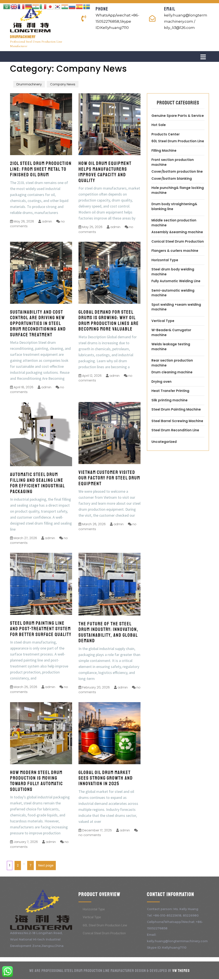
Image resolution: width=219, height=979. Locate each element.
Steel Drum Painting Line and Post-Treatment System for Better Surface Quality (40, 629)
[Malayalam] (65, 6)
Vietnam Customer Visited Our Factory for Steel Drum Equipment (109, 478)
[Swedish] (86, 6)
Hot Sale (158, 125)
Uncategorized (164, 441)
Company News (62, 84)
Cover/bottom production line (177, 171)
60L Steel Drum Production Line (177, 141)
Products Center (165, 134)
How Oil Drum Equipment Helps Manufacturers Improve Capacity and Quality (105, 171)
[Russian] (72, 6)
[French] (21, 6)
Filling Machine (163, 150)
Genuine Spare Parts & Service (177, 115)
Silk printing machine (169, 400)
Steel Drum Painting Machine (176, 409)
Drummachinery (23, 36)
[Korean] (57, 6)
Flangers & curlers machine (174, 250)
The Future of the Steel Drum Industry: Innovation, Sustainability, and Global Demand (108, 632)
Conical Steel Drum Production (177, 241)
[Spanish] (79, 6)
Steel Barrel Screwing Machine (177, 421)
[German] (28, 6)
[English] (14, 6)
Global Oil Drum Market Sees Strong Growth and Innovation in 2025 (105, 778)
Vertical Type (162, 321)
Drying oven (161, 381)
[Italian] (43, 6)
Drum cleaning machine (171, 372)
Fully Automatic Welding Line (175, 281)
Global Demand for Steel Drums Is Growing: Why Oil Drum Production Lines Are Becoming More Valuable (108, 320)
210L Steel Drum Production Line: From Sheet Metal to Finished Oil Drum (41, 169)
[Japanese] (50, 6)
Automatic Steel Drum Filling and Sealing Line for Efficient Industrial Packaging (37, 482)
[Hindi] (36, 6)
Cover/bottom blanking (171, 178)
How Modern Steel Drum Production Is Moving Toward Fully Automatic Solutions (36, 780)
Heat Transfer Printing (170, 391)
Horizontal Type (164, 260)
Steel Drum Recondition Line (175, 430)
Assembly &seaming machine (177, 232)
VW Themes (181, 970)
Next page (45, 865)
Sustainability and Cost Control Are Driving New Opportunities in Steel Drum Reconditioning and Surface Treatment (38, 323)
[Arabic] (6, 6)
